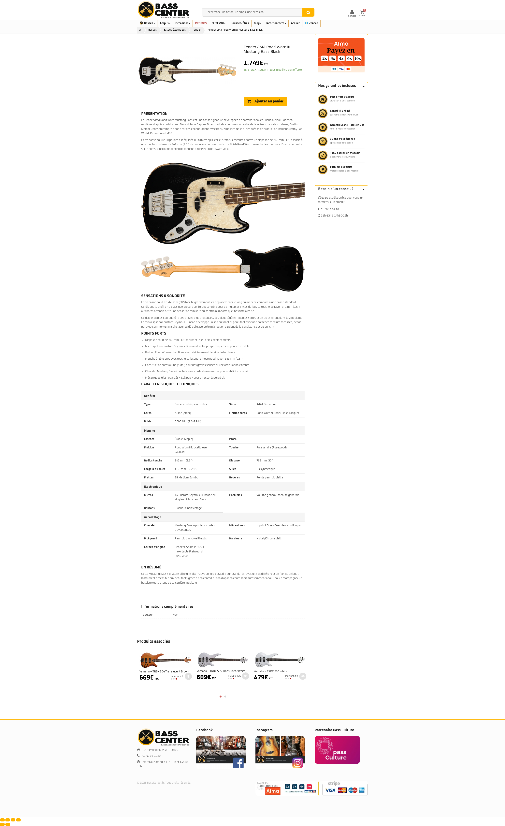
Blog (257, 23)
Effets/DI (218, 23)
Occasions (182, 23)
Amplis (164, 23)
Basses (149, 23)
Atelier (295, 23)
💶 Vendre (311, 23)
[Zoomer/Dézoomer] (2, 819)
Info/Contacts (275, 23)
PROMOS (201, 23)
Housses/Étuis (239, 23)
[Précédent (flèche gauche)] (2, 824)
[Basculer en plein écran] (7, 819)
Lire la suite (188, 676)
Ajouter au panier (268, 101)
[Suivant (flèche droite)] (7, 824)
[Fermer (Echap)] (18, 819)
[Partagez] (13, 819)
